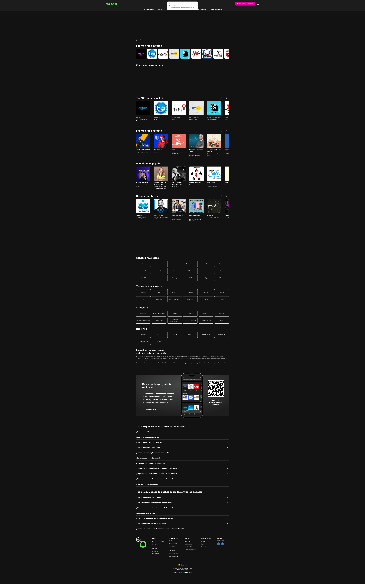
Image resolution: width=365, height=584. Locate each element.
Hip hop (174, 278)
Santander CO (143, 341)
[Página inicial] (137, 40)
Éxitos (175, 264)
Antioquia (143, 334)
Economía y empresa (143, 320)
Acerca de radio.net (158, 541)
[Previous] (221, 45)
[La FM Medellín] (174, 54)
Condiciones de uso (174, 543)
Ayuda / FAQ (188, 547)
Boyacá (175, 334)
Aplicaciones (188, 544)
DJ (143, 299)
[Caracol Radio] (163, 54)
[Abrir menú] (258, 4)
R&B (190, 278)
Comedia (159, 299)
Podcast (160, 9)
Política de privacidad (172, 547)
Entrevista (190, 299)
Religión (206, 292)
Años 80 (143, 278)
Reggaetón (143, 271)
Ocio (221, 320)
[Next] (226, 45)
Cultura (159, 292)
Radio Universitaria (175, 299)
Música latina (190, 264)
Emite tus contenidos (155, 552)
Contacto (187, 541)
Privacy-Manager (173, 556)
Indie (174, 271)
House (222, 271)
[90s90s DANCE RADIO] (185, 54)
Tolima (159, 341)
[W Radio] (196, 54)
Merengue (206, 271)
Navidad (206, 299)
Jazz (159, 278)
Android (203, 547)
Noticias (143, 292)
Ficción (175, 313)
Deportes (174, 292)
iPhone (203, 541)
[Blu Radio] (152, 54)
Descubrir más (150, 410)
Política (190, 292)
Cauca (190, 334)
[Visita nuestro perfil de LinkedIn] (218, 544)
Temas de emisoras (216, 9)
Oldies (190, 271)
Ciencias (206, 313)
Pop (143, 264)
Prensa (154, 544)
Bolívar (159, 334)
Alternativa (159, 271)
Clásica (221, 278)
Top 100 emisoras (148, 9)
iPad (202, 544)
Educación (143, 313)
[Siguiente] (226, 97)
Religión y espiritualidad (174, 320)
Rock (159, 264)
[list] (182, 54)
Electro (206, 264)
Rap (206, 278)
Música (221, 299)
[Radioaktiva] (207, 54)
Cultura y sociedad (190, 320)
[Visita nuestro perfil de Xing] (222, 544)
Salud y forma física (159, 313)
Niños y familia (159, 320)
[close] (196, 2)
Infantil (221, 292)
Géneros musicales (200, 9)
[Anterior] (221, 97)
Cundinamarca (206, 334)
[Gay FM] (141, 54)
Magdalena (221, 334)
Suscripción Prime (190, 549)
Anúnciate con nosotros (156, 547)
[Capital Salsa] (218, 54)
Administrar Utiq (173, 553)
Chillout (221, 264)
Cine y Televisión (206, 320)
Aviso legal (172, 550)
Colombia (184, 565)
